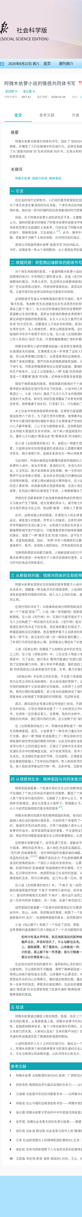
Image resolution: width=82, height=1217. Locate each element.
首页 (47, 64)
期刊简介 (66, 64)
